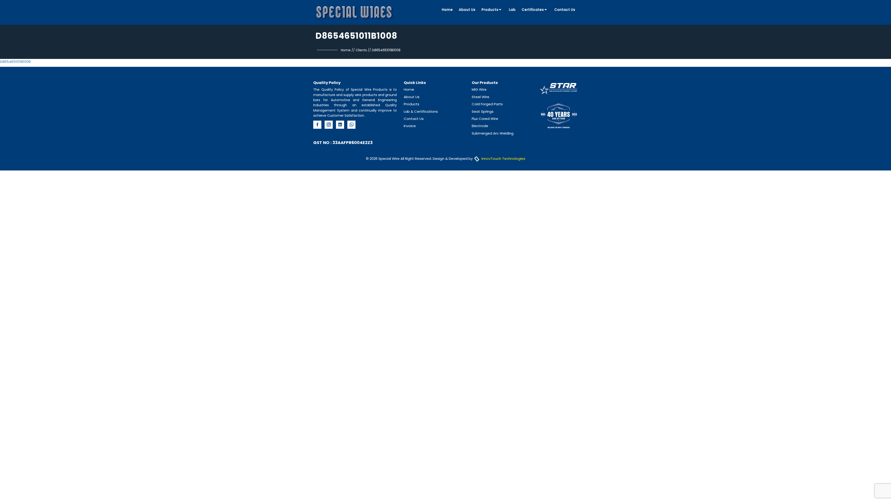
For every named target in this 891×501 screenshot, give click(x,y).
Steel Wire (480, 96)
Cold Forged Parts (487, 104)
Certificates (533, 9)
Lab (512, 9)
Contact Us (564, 9)
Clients (361, 50)
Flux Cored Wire (485, 118)
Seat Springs (483, 111)
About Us (467, 9)
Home (447, 9)
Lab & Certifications (421, 111)
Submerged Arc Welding (492, 133)
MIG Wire (479, 89)
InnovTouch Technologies (503, 158)
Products (489, 9)
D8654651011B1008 (15, 61)
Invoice (410, 125)
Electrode (480, 125)
